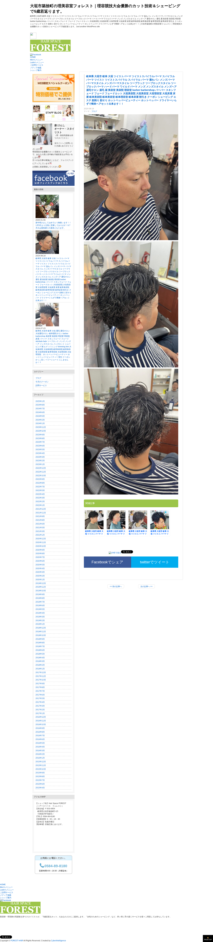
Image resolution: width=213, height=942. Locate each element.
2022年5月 (40, 490)
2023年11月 (41, 427)
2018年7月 (40, 646)
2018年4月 (40, 658)
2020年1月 (40, 580)
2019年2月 (40, 620)
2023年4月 (40, 453)
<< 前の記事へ (116, 586)
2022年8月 (40, 483)
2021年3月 (40, 531)
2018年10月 (41, 635)
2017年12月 (41, 672)
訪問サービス (41, 385)
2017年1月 (40, 713)
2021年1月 (40, 535)
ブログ (94, 111)
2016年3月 (40, 750)
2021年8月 (40, 520)
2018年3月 (40, 661)
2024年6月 (40, 412)
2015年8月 (40, 776)
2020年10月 (41, 546)
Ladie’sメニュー (37, 62)
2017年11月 (41, 676)
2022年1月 (40, 505)
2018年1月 (40, 669)
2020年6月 (40, 561)
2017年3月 (40, 706)
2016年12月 (41, 717)
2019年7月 (40, 602)
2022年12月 (41, 468)
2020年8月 (40, 553)
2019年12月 (41, 583)
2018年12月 (41, 628)
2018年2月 (40, 665)
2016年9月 (40, 728)
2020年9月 (40, 550)
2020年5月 (40, 565)
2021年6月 (40, 524)
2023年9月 (40, 435)
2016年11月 (41, 721)
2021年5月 (40, 528)
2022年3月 (40, 498)
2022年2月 (40, 501)
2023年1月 (40, 464)
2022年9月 (40, 479)
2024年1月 (40, 423)
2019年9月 (40, 594)
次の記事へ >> (146, 586)
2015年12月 (41, 762)
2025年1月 (40, 401)
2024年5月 (40, 416)
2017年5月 (40, 698)
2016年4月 (40, 747)
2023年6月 (40, 446)
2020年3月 (40, 572)
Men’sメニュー (36, 60)
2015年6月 (40, 784)
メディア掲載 (35, 68)
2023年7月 (40, 442)
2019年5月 (40, 609)
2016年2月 (40, 754)
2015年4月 (40, 788)
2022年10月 (41, 476)
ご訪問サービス (36, 65)
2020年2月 (40, 576)
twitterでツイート (154, 562)
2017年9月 (40, 683)
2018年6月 (40, 650)
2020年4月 (40, 568)
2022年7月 (40, 487)
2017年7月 (40, 691)
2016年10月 (41, 724)
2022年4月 (40, 494)
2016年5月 (40, 743)
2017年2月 (40, 710)
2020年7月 (40, 557)
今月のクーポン (42, 382)
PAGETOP (208, 939)
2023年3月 (40, 457)
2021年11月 (41, 513)
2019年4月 (40, 613)
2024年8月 (40, 405)
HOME (33, 57)
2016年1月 (40, 758)
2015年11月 (41, 765)
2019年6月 (40, 605)
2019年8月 (40, 598)
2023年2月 (40, 461)
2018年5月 (40, 654)
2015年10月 (41, 769)
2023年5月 (40, 449)
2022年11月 (41, 472)
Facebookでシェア (107, 562)
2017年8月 (40, 687)
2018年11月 (41, 631)
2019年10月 (41, 591)
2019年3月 (40, 617)
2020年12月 (41, 539)
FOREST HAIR (17, 941)
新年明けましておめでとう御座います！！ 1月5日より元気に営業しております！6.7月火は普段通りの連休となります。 (54, 225)
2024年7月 (40, 409)
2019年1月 (40, 624)
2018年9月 (40, 639)
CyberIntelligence (58, 941)
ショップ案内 (35, 70)
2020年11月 (41, 542)
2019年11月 (41, 587)
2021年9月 (40, 516)
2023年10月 (41, 431)
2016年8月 (40, 732)
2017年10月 (41, 680)
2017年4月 (40, 702)
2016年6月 (40, 739)
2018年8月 (40, 643)
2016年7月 (40, 735)
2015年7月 (40, 780)
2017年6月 (40, 695)
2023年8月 (40, 438)
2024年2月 (40, 420)
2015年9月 (40, 773)
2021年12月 (41, 509)
